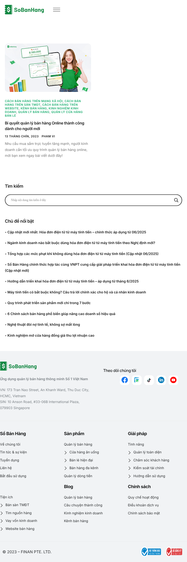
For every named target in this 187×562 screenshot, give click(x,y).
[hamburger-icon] (56, 10)
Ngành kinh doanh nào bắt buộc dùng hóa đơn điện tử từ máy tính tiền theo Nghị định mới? (81, 243)
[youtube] (173, 380)
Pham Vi (48, 136)
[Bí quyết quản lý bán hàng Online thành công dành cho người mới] (48, 67)
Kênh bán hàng (34, 108)
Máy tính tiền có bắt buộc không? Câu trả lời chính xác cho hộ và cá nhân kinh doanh (77, 292)
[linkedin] (161, 380)
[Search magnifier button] (176, 200)
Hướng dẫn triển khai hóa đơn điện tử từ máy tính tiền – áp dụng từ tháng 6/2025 (73, 281)
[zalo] (137, 380)
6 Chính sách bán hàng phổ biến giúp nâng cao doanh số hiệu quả (61, 314)
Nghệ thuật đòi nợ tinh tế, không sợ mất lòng (44, 325)
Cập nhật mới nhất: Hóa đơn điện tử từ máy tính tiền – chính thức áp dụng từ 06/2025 (77, 232)
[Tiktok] (149, 380)
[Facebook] (125, 380)
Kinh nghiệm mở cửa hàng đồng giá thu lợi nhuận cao (51, 336)
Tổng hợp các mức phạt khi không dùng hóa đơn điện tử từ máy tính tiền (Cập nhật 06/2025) (83, 254)
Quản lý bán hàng (33, 112)
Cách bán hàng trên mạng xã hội (34, 101)
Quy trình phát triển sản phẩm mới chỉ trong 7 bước (49, 303)
